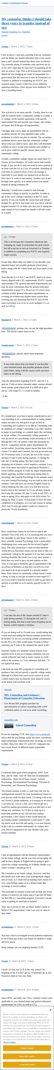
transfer (4, 35)
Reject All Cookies (26, 1056)
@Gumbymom (9, 328)
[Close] (50, 1010)
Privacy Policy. (10, 1042)
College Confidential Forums (14, 3)
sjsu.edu (8, 689)
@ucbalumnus (8, 353)
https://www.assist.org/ (40, 734)
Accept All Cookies (27, 1065)
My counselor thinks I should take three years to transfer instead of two (26, 23)
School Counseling (26, 725)
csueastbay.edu (11, 720)
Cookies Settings (27, 1048)
